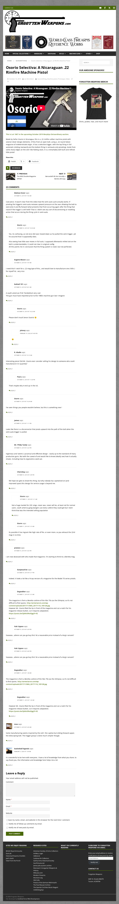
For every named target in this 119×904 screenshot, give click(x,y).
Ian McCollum (29, 79)
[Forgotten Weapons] (38, 32)
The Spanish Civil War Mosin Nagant (45, 887)
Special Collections (21, 54)
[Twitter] (109, 8)
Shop (98, 54)
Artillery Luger (38, 853)
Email (8, 806)
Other (88, 54)
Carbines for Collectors (41, 858)
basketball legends (21, 749)
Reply (10, 217)
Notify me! (94, 862)
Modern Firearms (39, 875)
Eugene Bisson (20, 260)
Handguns (38, 54)
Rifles (61, 54)
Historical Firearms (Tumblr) (15, 856)
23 (8, 81)
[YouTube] (100, 8)
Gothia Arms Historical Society (43, 861)
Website (9, 813)
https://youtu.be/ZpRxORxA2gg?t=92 (23, 613)
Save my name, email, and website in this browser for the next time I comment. (39, 820)
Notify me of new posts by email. (21, 827)
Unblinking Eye (38, 890)
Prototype (61, 79)
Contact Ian (9, 8)
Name (8, 799)
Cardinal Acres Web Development (29, 899)
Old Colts (36, 880)
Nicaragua (16, 168)
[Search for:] (96, 63)
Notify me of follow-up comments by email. (25, 824)
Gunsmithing (42, 79)
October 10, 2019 (15, 79)
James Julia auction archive (42, 865)
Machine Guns (74, 54)
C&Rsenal (36, 856)
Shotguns (52, 54)
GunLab (8, 853)
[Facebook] (105, 8)
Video (68, 79)
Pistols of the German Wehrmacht (45, 883)
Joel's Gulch (10, 858)
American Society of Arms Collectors (45, 851)
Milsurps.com (38, 873)
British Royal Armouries (14, 851)
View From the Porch (13, 861)
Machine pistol (52, 79)
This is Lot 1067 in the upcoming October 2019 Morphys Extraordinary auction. (37, 134)
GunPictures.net (39, 863)
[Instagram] (114, 8)
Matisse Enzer (19, 193)
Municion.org (38, 878)
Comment (9, 782)
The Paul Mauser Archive (41, 885)
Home (7, 54)
